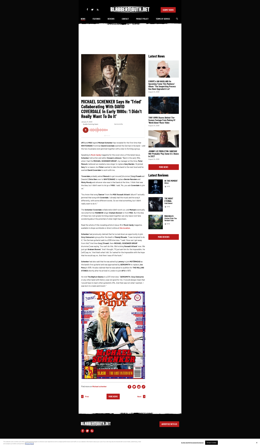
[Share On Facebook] (129, 387)
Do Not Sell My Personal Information (192, 442)
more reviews (163, 237)
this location (124, 228)
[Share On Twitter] (134, 387)
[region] (130, 443)
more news (163, 167)
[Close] (257, 442)
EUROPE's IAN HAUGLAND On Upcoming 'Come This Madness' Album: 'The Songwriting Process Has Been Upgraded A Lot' (162, 85)
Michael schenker (99, 386)
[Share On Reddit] (139, 387)
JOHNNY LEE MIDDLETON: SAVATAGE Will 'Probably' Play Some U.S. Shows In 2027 (163, 154)
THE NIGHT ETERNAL (168, 199)
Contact (125, 18)
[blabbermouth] (130, 12)
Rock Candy (96, 155)
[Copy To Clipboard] (143, 387)
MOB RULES (168, 216)
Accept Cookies (212, 442)
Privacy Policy (142, 18)
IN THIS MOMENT (171, 180)
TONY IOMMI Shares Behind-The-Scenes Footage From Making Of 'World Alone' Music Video (161, 120)
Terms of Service (163, 18)
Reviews (111, 18)
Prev (87, 396)
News (83, 18)
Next (139, 396)
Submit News (168, 10)
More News (113, 396)
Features (96, 18)
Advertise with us (169, 424)
